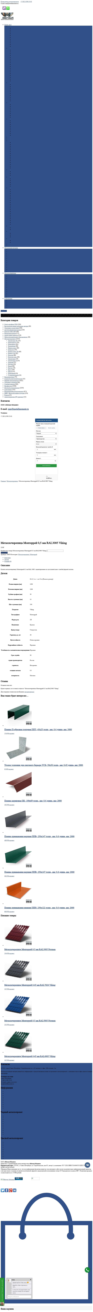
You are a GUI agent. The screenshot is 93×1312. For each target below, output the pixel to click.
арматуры (14, 286)
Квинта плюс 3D (13, 351)
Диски (14, 117)
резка (12, 278)
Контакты (4, 311)
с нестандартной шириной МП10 (26, 148)
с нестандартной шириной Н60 (25, 164)
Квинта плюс (12, 348)
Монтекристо (16, 197)
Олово (14, 95)
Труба (13, 113)
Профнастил (12, 170)
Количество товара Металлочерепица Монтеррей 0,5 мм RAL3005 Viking (23, 551)
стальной (16, 34)
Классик (14, 210)
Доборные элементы (10, 382)
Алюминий (15, 84)
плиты (17, 123)
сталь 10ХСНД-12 (19, 64)
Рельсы (10, 246)
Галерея (10, 306)
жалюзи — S (17, 242)
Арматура (15, 28)
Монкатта (15, 208)
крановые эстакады (17, 266)
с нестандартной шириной (20, 141)
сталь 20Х (16, 77)
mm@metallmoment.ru (18, 409)
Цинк (13, 101)
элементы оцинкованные (23, 230)
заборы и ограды (16, 260)
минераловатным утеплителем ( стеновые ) (26, 184)
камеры (17, 135)
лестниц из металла (18, 264)
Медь (13, 92)
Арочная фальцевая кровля (12, 330)
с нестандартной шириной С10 (25, 144)
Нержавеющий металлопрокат (13, 391)
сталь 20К (16, 74)
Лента (13, 104)
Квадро (14, 222)
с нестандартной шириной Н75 (25, 166)
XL (16, 217)
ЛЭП (12, 268)
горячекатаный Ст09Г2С (21, 55)
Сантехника (11, 244)
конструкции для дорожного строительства (24, 249)
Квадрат (14, 32)
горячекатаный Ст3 (19, 57)
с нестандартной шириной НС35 (26, 161)
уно (15, 206)
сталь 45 (16, 81)
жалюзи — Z (17, 240)
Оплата (6, 1108)
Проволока (15, 37)
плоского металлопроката (18, 280)
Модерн (14, 219)
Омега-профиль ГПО (10, 324)
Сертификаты (12, 300)
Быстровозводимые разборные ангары (16, 326)
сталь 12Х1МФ (18, 66)
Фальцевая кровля (10, 333)
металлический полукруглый (24, 233)
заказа (10, 1106)
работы (17, 291)
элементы (14, 226)
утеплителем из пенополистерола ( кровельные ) (27, 182)
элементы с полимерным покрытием (26, 228)
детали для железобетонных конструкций (24, 271)
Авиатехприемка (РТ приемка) (14, 397)
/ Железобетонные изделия (18, 119)
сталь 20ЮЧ (17, 75)
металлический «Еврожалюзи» (19, 239)
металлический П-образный (24, 235)
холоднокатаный (18, 52)
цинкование (14, 277)
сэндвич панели (22, 179)
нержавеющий (18, 110)
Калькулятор (8, 1134)
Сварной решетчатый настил (13, 379)
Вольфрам (15, 88)
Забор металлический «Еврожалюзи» (15, 337)
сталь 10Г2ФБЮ (18, 61)
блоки (18, 133)
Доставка (11, 308)
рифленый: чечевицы (20, 59)
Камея (13, 220)
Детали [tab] (6, 559)
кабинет (9, 1104)
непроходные (18, 124)
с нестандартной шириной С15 (25, 150)
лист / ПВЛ (22, 50)
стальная (17, 35)
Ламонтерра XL (13, 341)
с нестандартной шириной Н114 (26, 168)
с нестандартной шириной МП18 (26, 152)
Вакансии (11, 304)
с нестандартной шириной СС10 (26, 146)
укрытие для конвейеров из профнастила (23, 139)
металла (15, 295)
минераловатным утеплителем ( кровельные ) (26, 181)
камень (18, 121)
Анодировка (12, 275)
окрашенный (20, 173)
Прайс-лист (8, 25)
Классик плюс (12, 357)
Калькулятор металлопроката (10, 1)
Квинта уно (11, 353)
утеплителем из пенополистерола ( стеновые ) (27, 186)
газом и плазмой (15, 289)
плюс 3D (17, 204)
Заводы (6, 1097)
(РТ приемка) (17, 137)
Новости (10, 302)
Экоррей (14, 195)
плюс (16, 202)
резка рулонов (20, 282)
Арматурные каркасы (11, 335)
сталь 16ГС (17, 70)
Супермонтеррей (17, 191)
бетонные (18, 130)
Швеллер (14, 45)
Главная (3, 481)
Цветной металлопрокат (11, 388)
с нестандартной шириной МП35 (26, 159)
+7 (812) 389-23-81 (26, 1)
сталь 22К (16, 79)
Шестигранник (16, 46)
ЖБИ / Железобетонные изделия (14, 393)
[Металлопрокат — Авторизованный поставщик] (1, 1179)
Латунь (14, 90)
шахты (17, 128)
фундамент (19, 126)
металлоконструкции (20, 255)
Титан (13, 99)
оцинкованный (18, 54)
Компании (8, 298)
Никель (14, 93)
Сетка (13, 39)
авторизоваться (29, 692)
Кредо (13, 224)
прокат (13, 48)
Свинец (14, 97)
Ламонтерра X (12, 360)
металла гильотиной (16, 288)
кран (12, 257)
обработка (14, 293)
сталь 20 (16, 72)
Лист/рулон (15, 112)
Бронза (14, 86)
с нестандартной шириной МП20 (26, 153)
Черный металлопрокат (11, 380)
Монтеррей (15, 190)
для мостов (18, 253)
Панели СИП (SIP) (10, 331)
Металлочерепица (13, 188)
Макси (14, 193)
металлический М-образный (24, 237)
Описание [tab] (7, 558)
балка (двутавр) (20, 30)
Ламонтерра (15, 213)
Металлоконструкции (11, 248)
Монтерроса (15, 199)
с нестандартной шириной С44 (25, 162)
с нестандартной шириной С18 (25, 155)
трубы (13, 269)
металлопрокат (15, 26)
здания (16, 251)
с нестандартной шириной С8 (25, 142)
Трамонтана (15, 200)
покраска (15, 284)
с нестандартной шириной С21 (25, 157)
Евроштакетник (13, 231)
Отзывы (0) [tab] (7, 561)
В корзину (4, 552)
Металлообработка (10, 273)
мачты (15, 262)
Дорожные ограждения (11, 328)
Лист (5, 1123)
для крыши (19, 171)
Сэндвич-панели (13, 177)
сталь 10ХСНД (18, 63)
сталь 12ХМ (17, 68)
